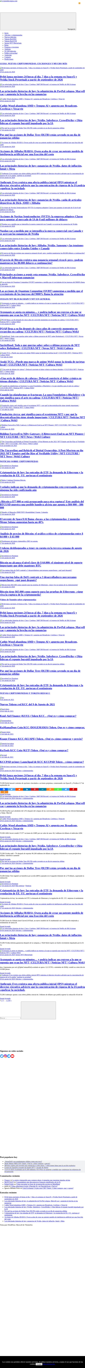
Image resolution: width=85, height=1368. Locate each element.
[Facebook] (4, 789)
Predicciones (8, 59)
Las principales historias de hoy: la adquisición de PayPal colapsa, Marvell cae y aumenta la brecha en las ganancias (42, 93)
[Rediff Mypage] (73, 789)
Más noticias (19, 886)
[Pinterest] (35, 789)
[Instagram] (5, 1056)
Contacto (7, 57)
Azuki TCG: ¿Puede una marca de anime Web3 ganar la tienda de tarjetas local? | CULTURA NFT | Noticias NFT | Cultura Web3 (42, 363)
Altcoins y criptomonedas (13, 35)
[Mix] (50, 789)
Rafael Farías (9, 1184)
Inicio (6, 33)
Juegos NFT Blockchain (12, 43)
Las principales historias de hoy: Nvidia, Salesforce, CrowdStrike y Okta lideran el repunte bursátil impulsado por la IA (41, 122)
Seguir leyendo (5, 794)
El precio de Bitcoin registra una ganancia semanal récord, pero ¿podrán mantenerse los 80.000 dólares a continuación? (41, 261)
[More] (4, 792)
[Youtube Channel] (12, 1056)
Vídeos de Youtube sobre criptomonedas (18, 599)
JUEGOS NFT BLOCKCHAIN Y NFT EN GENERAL (25, 299)
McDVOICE (9, 1182)
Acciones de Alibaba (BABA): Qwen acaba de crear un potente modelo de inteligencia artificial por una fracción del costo (41, 153)
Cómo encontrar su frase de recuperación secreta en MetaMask (38, 1184)
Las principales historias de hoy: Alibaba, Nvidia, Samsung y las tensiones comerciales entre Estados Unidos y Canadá (41, 247)
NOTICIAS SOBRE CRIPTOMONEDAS (19, 461)
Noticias (28, 886)
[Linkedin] (27, 789)
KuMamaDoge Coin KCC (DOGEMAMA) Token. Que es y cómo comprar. (42, 727)
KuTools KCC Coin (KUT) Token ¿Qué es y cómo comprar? (34, 750)
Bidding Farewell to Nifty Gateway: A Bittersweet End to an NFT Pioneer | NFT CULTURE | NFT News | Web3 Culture (42, 435)
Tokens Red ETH (10, 41)
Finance (7, 1180)
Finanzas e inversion (11, 47)
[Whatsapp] (58, 789)
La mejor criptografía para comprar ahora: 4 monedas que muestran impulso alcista (41, 1180)
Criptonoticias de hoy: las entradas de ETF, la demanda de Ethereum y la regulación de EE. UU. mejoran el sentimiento (41, 474)
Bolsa (6, 45)
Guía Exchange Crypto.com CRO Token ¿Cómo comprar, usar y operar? (47, 1188)
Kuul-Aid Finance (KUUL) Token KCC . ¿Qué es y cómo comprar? (38, 715)
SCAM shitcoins (10, 51)
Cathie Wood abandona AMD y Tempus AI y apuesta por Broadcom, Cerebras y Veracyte (35, 1205)
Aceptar (39, 1364)
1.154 (8, 1000)
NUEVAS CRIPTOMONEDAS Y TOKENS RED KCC (25, 693)
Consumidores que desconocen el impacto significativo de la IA (38, 1182)
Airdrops (7, 49)
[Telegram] (66, 789)
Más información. (49, 1364)
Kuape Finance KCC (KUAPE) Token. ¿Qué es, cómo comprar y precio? (41, 738)
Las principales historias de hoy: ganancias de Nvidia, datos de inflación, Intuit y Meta (34, 1221)
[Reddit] (19, 789)
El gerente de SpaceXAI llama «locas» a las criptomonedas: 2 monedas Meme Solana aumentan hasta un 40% (40, 521)
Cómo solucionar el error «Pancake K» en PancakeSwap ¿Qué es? (34, 1186)
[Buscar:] (10, 1018)
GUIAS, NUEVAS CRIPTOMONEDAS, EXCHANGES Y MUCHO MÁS (33, 63)
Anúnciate (8, 55)
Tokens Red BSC (10, 39)
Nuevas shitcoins (10, 37)
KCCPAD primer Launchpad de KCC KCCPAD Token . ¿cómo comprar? (42, 761)
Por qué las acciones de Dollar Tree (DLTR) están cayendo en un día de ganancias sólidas (35, 1211)
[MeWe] (42, 789)
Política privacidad (10, 53)
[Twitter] (11, 789)
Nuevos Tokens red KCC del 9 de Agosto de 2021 (27, 704)
